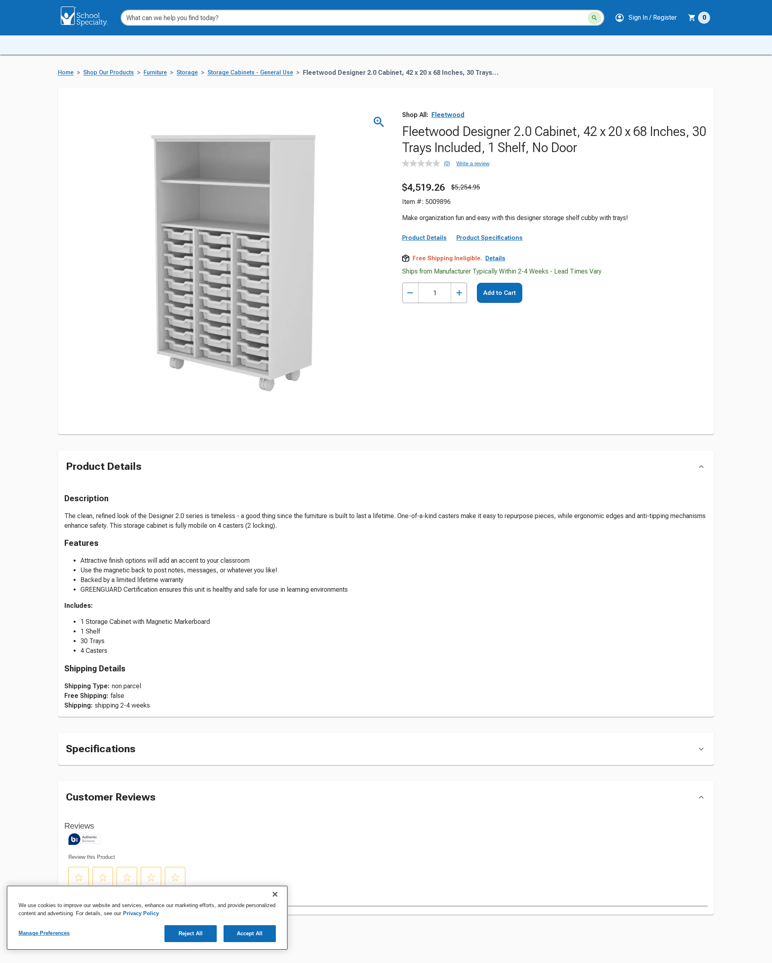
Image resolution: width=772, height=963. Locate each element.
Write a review (472, 163)
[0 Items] (692, 18)
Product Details (424, 237)
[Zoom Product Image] (378, 122)
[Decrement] (410, 293)
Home (66, 72)
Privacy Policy (141, 913)
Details (495, 258)
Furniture (155, 72)
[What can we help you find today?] (594, 18)
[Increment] (459, 293)
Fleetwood (447, 115)
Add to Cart (499, 292)
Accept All (250, 933)
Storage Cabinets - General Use (250, 72)
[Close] (275, 894)
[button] (646, 18)
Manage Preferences (44, 933)
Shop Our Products (108, 72)
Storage (187, 72)
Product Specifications (489, 237)
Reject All (191, 933)
